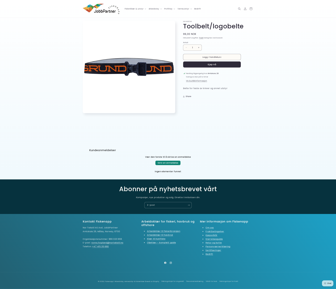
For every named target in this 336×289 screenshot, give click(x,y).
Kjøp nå (212, 64)
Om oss (210, 227)
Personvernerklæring (194, 281)
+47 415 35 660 (100, 246)
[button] (135, 9)
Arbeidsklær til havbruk (160, 234)
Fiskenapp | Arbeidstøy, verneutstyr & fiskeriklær (124, 281)
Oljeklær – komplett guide (161, 242)
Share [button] (188, 96)
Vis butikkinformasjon (196, 80)
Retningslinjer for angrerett (173, 281)
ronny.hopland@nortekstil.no (107, 242)
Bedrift (209, 254)
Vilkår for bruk (211, 281)
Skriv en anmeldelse (168, 162)
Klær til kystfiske (156, 238)
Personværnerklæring (218, 246)
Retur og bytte (214, 242)
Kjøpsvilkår (211, 235)
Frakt (201, 38)
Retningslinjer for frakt (229, 281)
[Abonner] (188, 205)
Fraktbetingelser (215, 231)
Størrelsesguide (214, 239)
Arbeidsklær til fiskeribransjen (163, 231)
